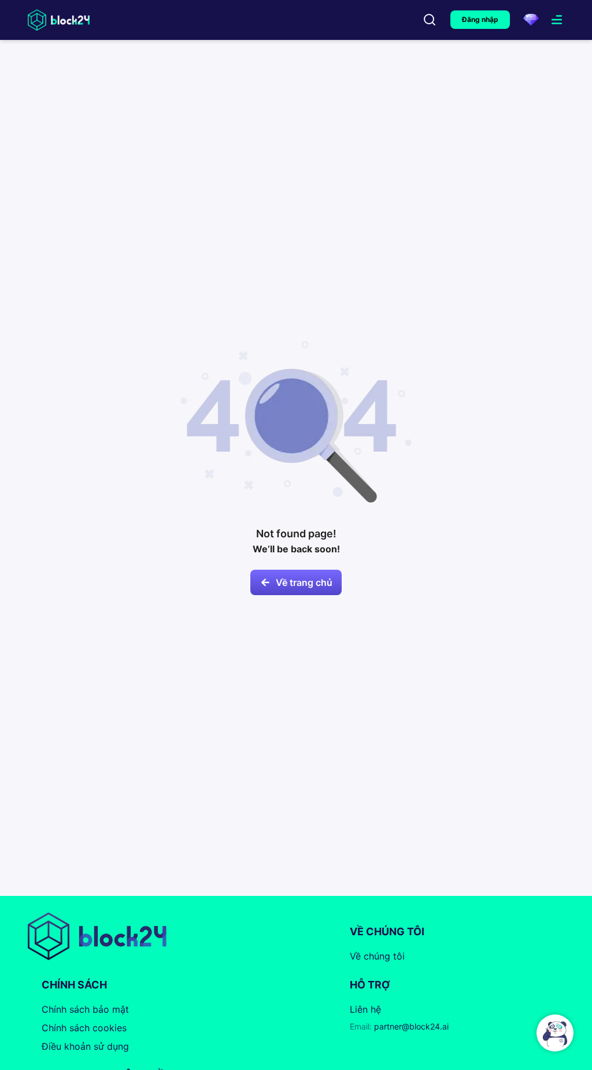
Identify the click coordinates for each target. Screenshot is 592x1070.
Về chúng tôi (377, 956)
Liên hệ (365, 1009)
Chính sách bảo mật (85, 1009)
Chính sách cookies (84, 1028)
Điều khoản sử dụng (85, 1046)
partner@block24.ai (399, 1026)
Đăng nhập (480, 19)
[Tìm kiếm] (429, 20)
